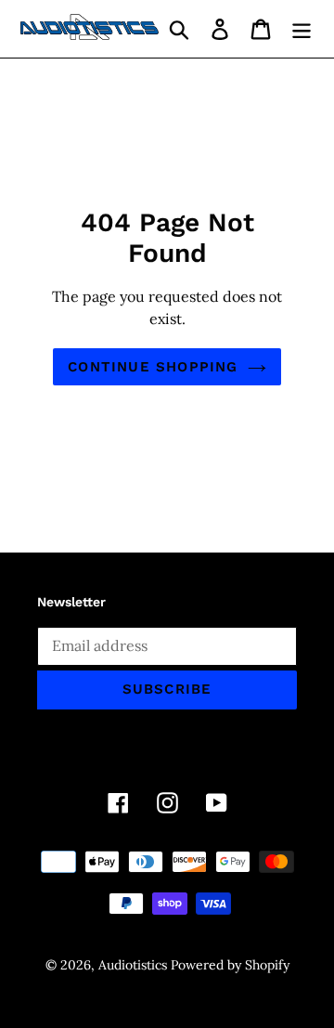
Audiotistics (132, 964)
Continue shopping (153, 366)
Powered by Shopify (230, 964)
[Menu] (301, 28)
